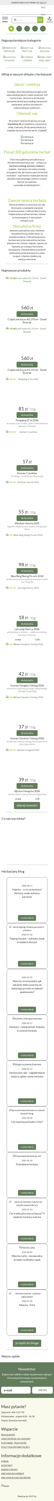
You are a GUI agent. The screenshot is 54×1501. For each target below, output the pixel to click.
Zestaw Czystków (27, 475)
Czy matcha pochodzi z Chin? (27, 1121)
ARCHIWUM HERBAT (12, 1473)
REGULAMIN (8, 1434)
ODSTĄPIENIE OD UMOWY (16, 1438)
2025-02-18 (27, 1160)
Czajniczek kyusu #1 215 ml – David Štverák (27, 371)
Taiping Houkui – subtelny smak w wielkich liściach (27, 940)
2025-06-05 (27, 1252)
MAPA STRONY (9, 1469)
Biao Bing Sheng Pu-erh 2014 (27, 579)
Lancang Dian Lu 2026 (27, 632)
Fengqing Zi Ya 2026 (27, 423)
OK (40, 19)
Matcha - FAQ (27, 1305)
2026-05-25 (27, 977)
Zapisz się (42, 1391)
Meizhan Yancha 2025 (27, 526)
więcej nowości (27, 805)
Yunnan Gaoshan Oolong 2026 (27, 741)
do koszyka (27, 314)
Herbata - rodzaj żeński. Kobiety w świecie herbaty (27, 1028)
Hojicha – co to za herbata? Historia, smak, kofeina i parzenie (27, 893)
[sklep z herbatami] (13, 9)
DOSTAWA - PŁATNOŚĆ (14, 1442)
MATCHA (27, 51)
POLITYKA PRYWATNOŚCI (15, 1447)
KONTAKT (7, 1465)
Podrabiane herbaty (27, 1164)
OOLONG (9, 60)
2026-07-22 (27, 934)
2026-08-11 (27, 885)
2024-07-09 (27, 1301)
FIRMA (4, 1461)
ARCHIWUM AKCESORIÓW (16, 1477)
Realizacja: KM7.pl (27, 1496)
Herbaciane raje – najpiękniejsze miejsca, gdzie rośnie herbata (27, 1074)
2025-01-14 (27, 1209)
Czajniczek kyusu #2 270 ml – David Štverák (27, 321)
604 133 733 (18, 1412)
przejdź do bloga (27, 1343)
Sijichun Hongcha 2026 (27, 793)
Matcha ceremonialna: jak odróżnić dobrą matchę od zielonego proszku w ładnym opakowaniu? (27, 986)
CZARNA (27, 60)
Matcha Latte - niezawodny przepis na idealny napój (27, 1257)
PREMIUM (9, 51)
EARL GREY (45, 60)
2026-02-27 (27, 1023)
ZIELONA (45, 51)
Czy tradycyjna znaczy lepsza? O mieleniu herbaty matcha (27, 1215)
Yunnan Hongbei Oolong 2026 (27, 688)
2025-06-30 (27, 1118)
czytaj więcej (27, 917)
